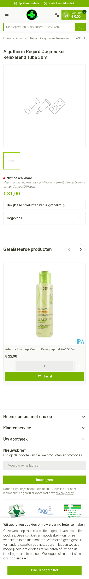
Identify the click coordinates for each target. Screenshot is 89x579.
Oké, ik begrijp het (44, 570)
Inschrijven (44, 480)
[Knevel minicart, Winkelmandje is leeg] (66, 15)
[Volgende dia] (81, 249)
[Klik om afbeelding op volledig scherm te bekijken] (44, 106)
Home (7, 38)
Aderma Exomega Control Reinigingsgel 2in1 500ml (40, 349)
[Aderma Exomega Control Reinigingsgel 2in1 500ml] (44, 304)
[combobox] (39, 27)
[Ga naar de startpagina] (32, 15)
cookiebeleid (19, 558)
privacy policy (64, 493)
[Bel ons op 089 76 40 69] (57, 15)
